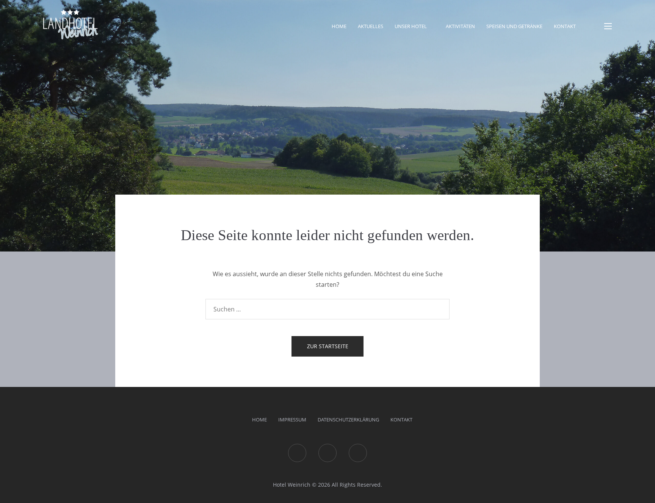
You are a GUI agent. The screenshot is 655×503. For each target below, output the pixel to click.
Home (339, 26)
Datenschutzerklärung (348, 419)
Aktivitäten (460, 26)
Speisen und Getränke (514, 26)
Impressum (292, 419)
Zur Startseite (327, 346)
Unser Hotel (411, 26)
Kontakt (565, 26)
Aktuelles (370, 26)
